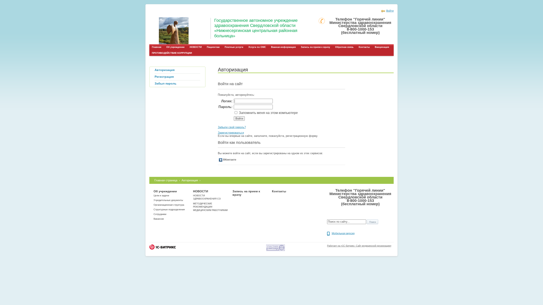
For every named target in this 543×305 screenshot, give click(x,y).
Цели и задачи (161, 195)
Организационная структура (169, 205)
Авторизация (190, 180)
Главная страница (165, 180)
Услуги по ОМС (257, 47)
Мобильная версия (343, 233)
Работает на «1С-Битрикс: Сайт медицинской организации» (359, 245)
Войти (390, 10)
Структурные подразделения (169, 209)
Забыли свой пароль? (232, 127)
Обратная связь (344, 47)
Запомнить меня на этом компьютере (268, 113)
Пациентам (213, 47)
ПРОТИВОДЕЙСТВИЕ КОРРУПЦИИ (172, 53)
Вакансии (159, 219)
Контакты (364, 47)
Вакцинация (382, 47)
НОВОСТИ (196, 47)
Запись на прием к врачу (315, 47)
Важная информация (283, 47)
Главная (156, 47)
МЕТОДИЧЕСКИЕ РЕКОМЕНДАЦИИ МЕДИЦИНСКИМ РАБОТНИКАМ (210, 206)
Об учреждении (175, 47)
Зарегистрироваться (231, 132)
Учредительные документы (168, 200)
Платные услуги (234, 47)
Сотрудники (160, 214)
